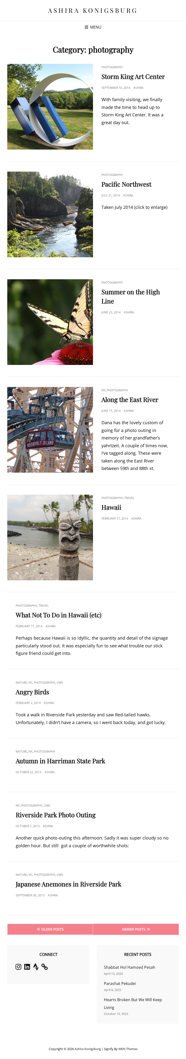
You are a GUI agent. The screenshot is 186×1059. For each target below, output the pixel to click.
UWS (60, 683)
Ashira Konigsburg (93, 10)
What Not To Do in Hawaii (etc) (58, 615)
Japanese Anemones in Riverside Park (68, 884)
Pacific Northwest (126, 184)
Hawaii (111, 507)
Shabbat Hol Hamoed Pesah (129, 967)
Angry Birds (32, 692)
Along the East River (129, 399)
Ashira (138, 88)
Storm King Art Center (133, 76)
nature (21, 683)
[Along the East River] (50, 430)
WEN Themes (128, 1049)
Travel (129, 498)
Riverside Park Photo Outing (56, 814)
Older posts (52, 929)
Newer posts (133, 929)
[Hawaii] (50, 537)
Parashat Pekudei (120, 983)
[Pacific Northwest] (50, 214)
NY (103, 390)
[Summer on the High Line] (50, 322)
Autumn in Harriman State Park (60, 760)
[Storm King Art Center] (50, 107)
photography (112, 67)
